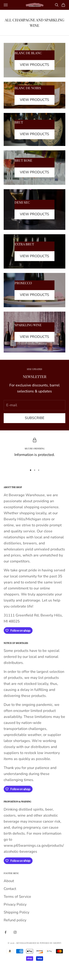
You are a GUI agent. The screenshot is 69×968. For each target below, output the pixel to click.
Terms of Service (17, 896)
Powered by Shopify (50, 943)
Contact (10, 888)
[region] (34, 451)
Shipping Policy (16, 912)
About (9, 880)
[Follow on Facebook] (5, 932)
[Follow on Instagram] (15, 932)
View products (34, 64)
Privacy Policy (15, 904)
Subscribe (34, 418)
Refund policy (15, 920)
